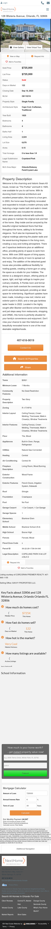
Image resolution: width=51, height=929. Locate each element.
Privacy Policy (13, 885)
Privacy (12, 926)
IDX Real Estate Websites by (12, 923)
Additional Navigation (25, 848)
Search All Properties (27, 358)
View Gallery (18, 47)
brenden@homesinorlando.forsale (14, 880)
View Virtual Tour (34, 47)
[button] (2, 35)
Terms (4, 926)
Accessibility (42, 923)
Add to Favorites (14, 62)
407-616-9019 (25, 340)
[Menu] (47, 9)
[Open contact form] (48, 2)
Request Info (39, 56)
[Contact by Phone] (42, 2)
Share (27, 367)
